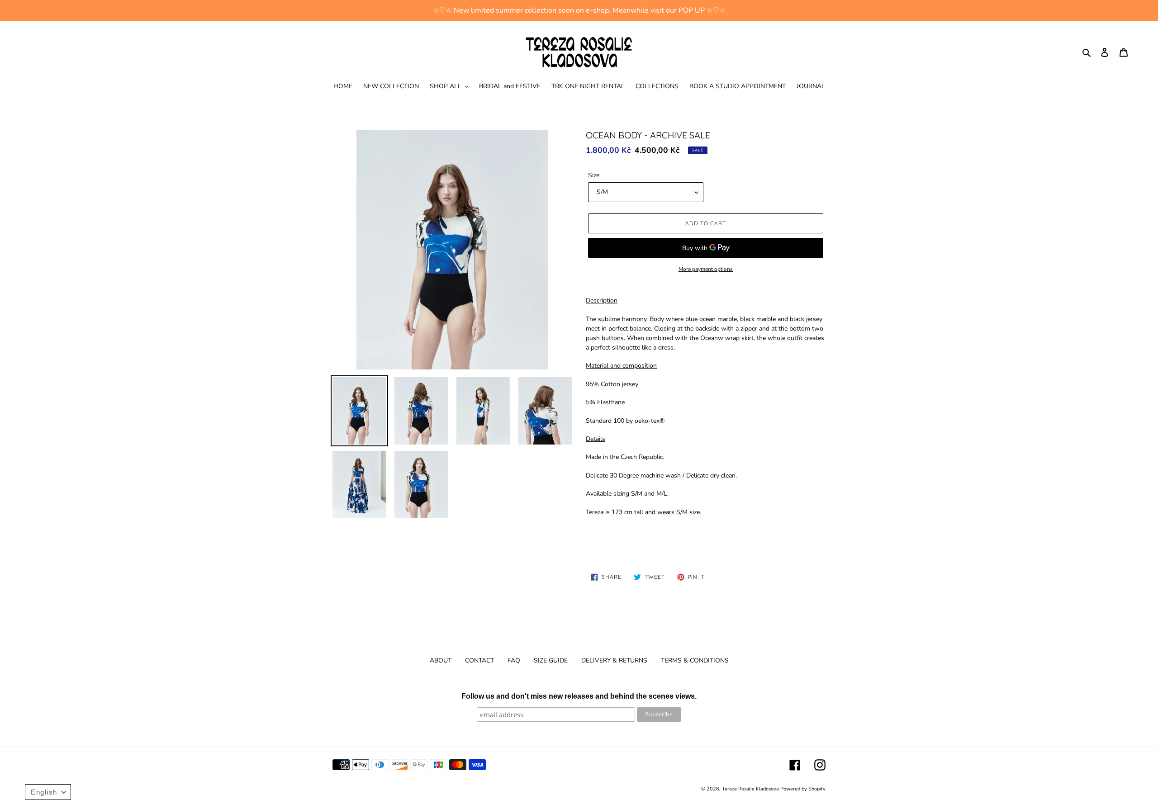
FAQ (514, 660)
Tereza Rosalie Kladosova (751, 788)
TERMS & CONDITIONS (695, 660)
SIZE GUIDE (551, 660)
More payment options (706, 269)
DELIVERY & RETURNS (614, 660)
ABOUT (440, 660)
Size (593, 175)
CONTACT (479, 660)
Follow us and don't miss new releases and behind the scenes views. (579, 696)
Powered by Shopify (803, 788)
